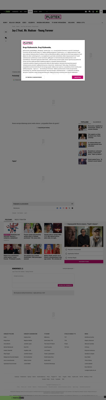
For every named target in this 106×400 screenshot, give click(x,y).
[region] (53, 60)
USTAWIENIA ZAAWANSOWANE (34, 77)
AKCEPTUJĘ (77, 77)
